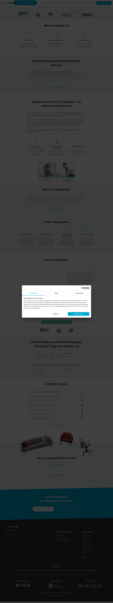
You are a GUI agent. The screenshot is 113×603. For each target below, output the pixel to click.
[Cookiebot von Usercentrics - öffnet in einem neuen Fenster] (82, 288)
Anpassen (55, 314)
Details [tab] (56, 293)
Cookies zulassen (78, 314)
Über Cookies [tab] (79, 293)
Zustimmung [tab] (33, 293)
